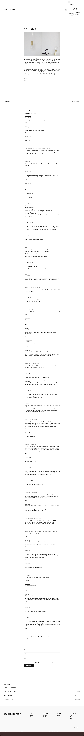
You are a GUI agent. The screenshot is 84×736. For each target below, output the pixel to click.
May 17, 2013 (27, 418)
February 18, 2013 (28, 146)
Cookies (31, 715)
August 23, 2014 (28, 540)
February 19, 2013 (28, 183)
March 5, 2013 (27, 350)
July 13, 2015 (27, 594)
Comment (26, 638)
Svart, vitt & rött (27, 275)
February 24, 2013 (28, 297)
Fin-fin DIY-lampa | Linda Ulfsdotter (31, 419)
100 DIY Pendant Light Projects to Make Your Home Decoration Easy (37, 619)
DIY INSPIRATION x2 (10, 695)
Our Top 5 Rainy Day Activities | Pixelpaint (32, 608)
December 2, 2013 (30, 480)
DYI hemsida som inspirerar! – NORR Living (32, 287)
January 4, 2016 (28, 607)
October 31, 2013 (28, 442)
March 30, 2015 (27, 584)
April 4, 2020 (27, 617)
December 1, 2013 (28, 467)
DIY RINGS (8, 101)
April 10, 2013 (27, 373)
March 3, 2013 (27, 328)
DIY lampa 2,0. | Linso (29, 309)
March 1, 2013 (27, 318)
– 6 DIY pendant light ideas (29, 595)
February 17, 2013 (28, 116)
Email (25, 653)
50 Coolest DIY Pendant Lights (30, 444)
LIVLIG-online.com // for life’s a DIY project (32, 299)
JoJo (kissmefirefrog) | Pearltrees (31, 585)
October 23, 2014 (28, 563)
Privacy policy (32, 716)
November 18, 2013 (28, 457)
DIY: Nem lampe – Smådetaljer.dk (31, 492)
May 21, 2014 (27, 504)
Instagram (58, 715)
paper (28, 90)
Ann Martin (27, 237)
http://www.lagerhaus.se (37, 484)
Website (25, 658)
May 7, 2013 (27, 403)
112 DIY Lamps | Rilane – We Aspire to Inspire (33, 518)
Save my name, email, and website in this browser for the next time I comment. (39, 662)
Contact (71, 719)
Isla (25, 319)
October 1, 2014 (28, 550)
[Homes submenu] (73, 13)
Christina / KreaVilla (28, 127)
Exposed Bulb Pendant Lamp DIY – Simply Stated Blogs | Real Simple (37, 351)
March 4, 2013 (29, 340)
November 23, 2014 (30, 573)
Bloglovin (45, 715)
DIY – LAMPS (26, 80)
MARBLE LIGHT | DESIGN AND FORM (32, 363)
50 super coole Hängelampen (30, 458)
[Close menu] (69, 2)
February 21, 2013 (30, 222)
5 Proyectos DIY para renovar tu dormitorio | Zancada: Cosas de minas (37, 541)
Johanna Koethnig (28, 161)
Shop (71, 718)
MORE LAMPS (75, 101)
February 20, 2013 (30, 193)
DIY (25, 90)
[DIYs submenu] (73, 4)
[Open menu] (66, 10)
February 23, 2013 (30, 262)
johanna (26, 184)
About (71, 716)
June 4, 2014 (27, 516)
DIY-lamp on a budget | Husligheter (31, 551)
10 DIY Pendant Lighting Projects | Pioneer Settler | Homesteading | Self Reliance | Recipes (41, 531)
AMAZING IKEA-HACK (10, 691)
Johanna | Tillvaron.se (29, 329)
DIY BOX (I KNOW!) (9, 699)
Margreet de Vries (28, 117)
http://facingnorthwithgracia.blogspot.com (37, 256)
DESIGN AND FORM (9, 10)
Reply (26, 122)
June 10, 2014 (27, 530)
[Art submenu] (72, 15)
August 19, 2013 (28, 432)
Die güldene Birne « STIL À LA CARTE (31, 173)
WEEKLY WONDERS (10, 688)
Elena (26, 247)
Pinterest (58, 716)
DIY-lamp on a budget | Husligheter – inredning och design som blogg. (37, 148)
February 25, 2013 (28, 307)
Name (25, 649)
